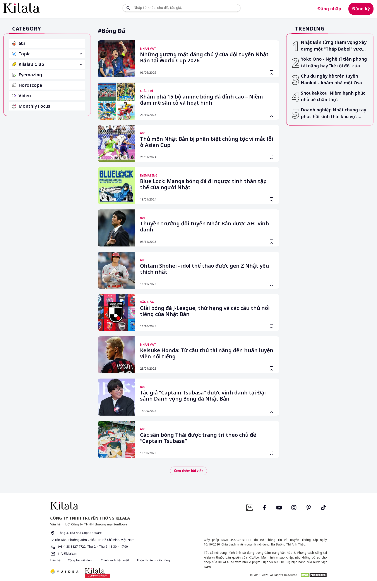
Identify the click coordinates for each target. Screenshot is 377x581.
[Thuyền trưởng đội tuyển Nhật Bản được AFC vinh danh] (116, 227)
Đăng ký (361, 9)
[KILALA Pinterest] (308, 507)
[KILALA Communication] (97, 573)
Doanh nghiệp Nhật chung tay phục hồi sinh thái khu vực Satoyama (333, 113)
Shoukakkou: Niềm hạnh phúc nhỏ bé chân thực (333, 96)
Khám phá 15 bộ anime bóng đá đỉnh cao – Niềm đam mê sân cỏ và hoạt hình (201, 99)
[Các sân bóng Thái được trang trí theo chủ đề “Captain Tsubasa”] (116, 439)
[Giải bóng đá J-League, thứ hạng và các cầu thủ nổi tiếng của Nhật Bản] (116, 312)
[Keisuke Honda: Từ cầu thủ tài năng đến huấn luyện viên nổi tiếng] (116, 354)
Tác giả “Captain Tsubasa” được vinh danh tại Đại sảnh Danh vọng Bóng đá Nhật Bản (203, 395)
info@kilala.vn (67, 553)
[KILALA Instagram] (294, 507)
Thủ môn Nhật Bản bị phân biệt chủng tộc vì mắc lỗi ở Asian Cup (206, 142)
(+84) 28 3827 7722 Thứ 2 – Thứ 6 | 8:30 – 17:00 (92, 546)
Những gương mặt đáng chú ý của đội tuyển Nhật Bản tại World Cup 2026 (204, 57)
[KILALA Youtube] (279, 507)
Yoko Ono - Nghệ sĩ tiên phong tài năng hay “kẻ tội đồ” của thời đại (334, 62)
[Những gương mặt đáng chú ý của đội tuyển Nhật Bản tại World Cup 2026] (116, 58)
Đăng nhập (329, 9)
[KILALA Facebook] (249, 507)
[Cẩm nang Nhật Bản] (117, 506)
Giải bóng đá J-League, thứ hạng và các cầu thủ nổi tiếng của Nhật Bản (205, 311)
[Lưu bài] (271, 72)
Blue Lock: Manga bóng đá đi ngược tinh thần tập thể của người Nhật (203, 184)
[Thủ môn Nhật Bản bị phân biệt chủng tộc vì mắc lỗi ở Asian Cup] (116, 143)
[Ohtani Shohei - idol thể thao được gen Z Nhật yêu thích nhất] (116, 270)
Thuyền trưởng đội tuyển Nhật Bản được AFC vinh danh (204, 226)
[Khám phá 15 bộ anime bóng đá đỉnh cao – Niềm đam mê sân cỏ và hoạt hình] (116, 101)
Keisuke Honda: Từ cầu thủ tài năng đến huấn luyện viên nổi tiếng (206, 353)
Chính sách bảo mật (115, 560)
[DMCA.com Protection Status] (313, 575)
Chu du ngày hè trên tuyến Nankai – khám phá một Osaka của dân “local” (334, 79)
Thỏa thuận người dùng (153, 560)
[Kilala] (21, 8)
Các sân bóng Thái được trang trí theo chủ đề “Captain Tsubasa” (198, 438)
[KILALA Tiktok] (323, 507)
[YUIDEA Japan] (64, 572)
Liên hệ (55, 560)
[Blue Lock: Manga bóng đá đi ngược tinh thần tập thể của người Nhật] (116, 185)
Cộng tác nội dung (81, 560)
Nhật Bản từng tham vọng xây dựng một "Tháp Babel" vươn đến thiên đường (334, 46)
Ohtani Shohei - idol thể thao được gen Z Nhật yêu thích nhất (204, 269)
